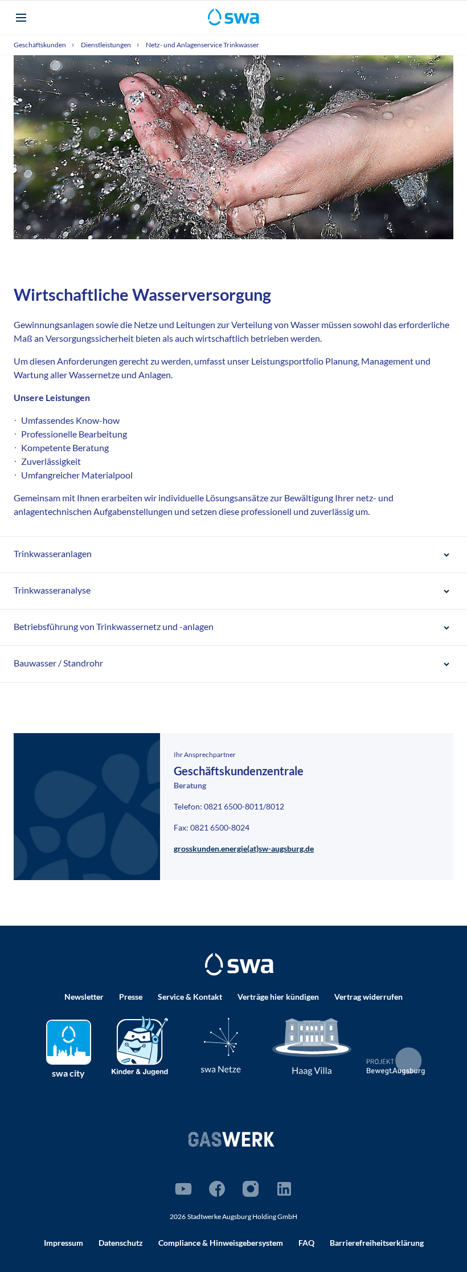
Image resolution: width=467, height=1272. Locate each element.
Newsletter (84, 996)
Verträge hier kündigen (278, 996)
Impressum (63, 1243)
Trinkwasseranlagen (53, 553)
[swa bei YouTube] (183, 1189)
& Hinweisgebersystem (220, 1243)
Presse (130, 996)
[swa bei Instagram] (251, 1189)
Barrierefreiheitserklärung (377, 1243)
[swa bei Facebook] (217, 1189)
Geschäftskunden (40, 44)
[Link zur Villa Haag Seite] (312, 1045)
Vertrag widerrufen (368, 996)
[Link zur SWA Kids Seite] (140, 1043)
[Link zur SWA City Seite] (68, 1042)
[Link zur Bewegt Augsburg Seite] (396, 1061)
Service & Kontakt (190, 996)
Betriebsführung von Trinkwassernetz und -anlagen (114, 626)
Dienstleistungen (106, 44)
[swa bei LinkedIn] (284, 1189)
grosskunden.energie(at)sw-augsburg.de (244, 848)
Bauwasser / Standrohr (58, 662)
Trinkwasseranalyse (52, 589)
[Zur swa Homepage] (239, 964)
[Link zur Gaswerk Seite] (231, 1139)
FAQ (306, 1243)
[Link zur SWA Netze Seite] (221, 1045)
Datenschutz (121, 1243)
